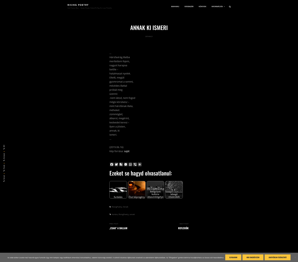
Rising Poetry (78, 5)
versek (132, 214)
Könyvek (202, 6)
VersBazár (188, 6)
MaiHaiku (175, 6)
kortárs (115, 214)
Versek (125, 207)
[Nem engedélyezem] (295, 257)
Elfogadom (233, 257)
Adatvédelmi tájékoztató (277, 257)
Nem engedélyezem (253, 257)
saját (126, 151)
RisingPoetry (117, 207)
